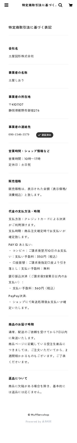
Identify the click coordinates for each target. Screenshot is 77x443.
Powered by (34, 421)
